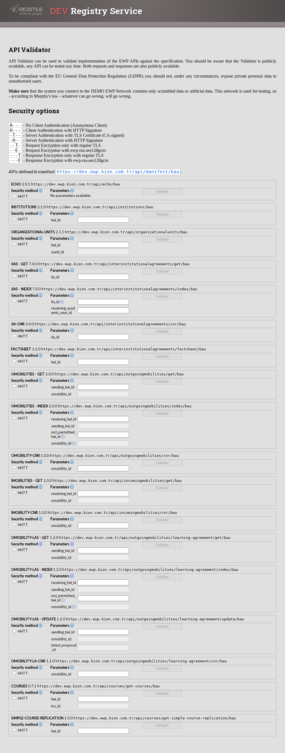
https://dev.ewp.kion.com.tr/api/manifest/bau (118, 171)
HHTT (22, 196)
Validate (162, 191)
